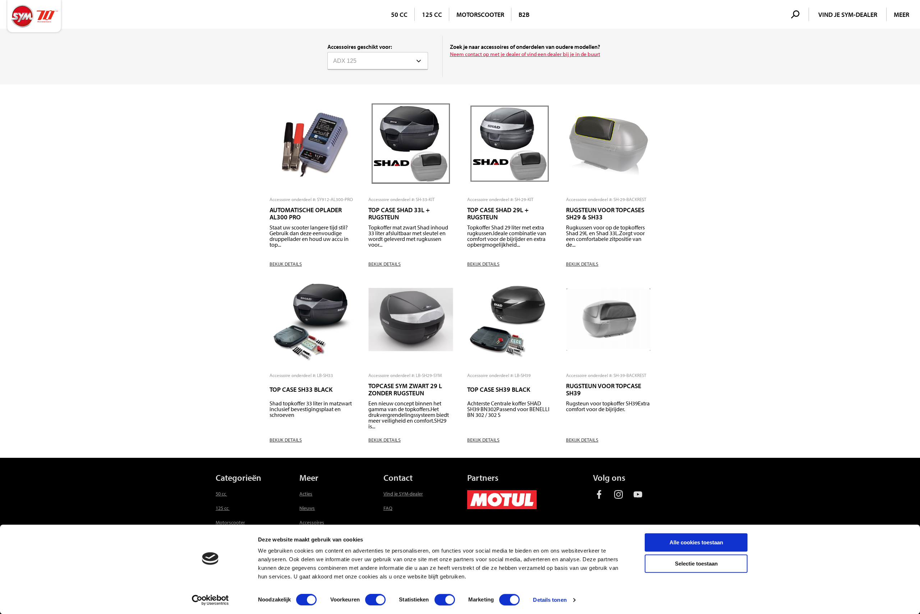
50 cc (399, 14)
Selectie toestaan (696, 563)
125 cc (432, 14)
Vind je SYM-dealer (403, 493)
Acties (305, 493)
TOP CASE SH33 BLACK (301, 389)
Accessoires (311, 522)
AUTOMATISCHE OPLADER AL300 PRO (306, 213)
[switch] (375, 599)
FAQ (387, 508)
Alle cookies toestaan (696, 542)
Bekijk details (286, 263)
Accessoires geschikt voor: (359, 46)
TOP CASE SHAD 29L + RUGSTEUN (498, 213)
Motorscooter (480, 14)
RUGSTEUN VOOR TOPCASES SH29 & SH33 (605, 213)
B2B (524, 14)
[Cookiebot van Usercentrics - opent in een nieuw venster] (210, 600)
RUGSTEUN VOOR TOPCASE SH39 (603, 389)
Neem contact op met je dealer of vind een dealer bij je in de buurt (525, 54)
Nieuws (307, 508)
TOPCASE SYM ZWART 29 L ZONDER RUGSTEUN (405, 389)
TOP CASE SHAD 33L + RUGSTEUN (399, 213)
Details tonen (549, 600)
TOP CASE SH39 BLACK (498, 389)
